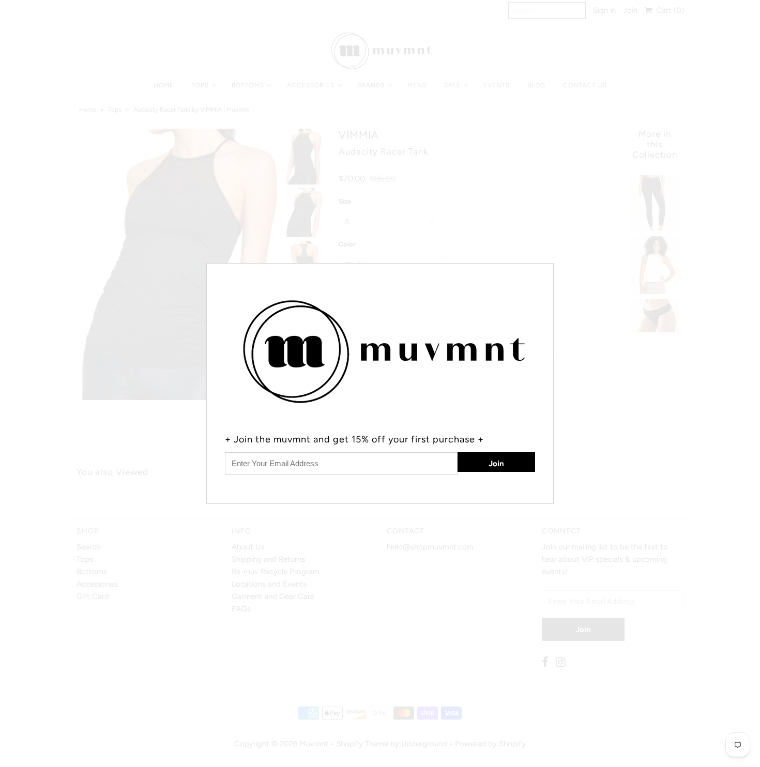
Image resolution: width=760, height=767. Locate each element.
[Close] (547, 270)
